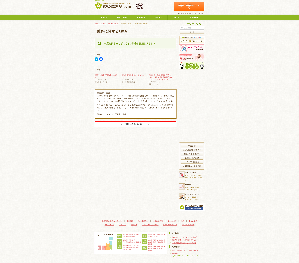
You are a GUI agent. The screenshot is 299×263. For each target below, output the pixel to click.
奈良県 (150, 237)
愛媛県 (163, 242)
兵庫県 (163, 235)
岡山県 (154, 240)
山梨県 (137, 245)
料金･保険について (192, 153)
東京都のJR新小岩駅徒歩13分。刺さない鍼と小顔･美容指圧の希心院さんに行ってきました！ (160, 77)
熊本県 (150, 248)
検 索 (192, 32)
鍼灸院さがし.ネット (101, 24)
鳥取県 (150, 240)
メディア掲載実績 (191, 161)
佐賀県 (159, 246)
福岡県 (154, 246)
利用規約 (175, 237)
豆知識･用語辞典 (192, 157)
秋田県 (133, 235)
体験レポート (109, 224)
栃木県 (133, 240)
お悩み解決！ (195, 17)
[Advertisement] (191, 106)
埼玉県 (129, 240)
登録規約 (175, 253)
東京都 (133, 242)
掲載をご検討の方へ (178, 251)
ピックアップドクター (192, 194)
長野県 (129, 247)
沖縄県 (150, 250)
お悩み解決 (193, 221)
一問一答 (122, 224)
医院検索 (104, 17)
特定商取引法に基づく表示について (184, 243)
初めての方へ (122, 17)
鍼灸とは (192, 145)
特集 (182, 221)
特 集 (176, 17)
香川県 (154, 242)
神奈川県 (138, 242)
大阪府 (154, 235)
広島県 (163, 240)
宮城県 (129, 237)
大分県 (150, 246)
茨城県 (129, 242)
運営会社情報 (176, 240)
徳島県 (159, 242)
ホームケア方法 (190, 172)
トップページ (182, 13)
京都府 (159, 235)
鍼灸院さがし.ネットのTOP (112, 221)
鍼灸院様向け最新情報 (192, 166)
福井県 (129, 245)
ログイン (201, 13)
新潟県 (125, 245)
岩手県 (137, 235)
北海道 (125, 235)
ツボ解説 (188, 184)
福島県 (133, 237)
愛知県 (137, 247)
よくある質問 (140, 17)
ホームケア (158, 17)
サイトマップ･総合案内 (189, 237)
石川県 (125, 247)
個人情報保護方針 (190, 240)
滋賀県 (150, 235)
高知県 (150, 244)
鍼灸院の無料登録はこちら (189, 6)
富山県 (133, 245)
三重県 (129, 249)
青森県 (129, 235)
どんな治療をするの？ (192, 149)
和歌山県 (155, 237)
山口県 (150, 242)
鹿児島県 (159, 248)
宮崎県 (154, 248)
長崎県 (163, 246)
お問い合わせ (192, 13)
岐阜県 (133, 247)
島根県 (159, 240)
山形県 (125, 237)
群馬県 (125, 240)
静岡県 (125, 249)
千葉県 (125, 242)
